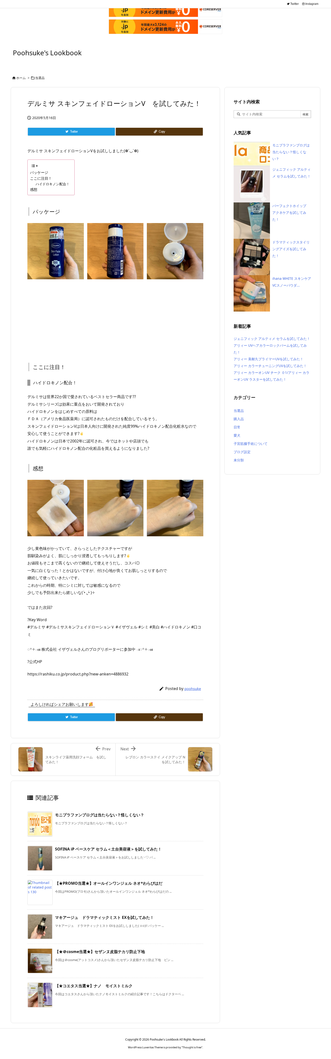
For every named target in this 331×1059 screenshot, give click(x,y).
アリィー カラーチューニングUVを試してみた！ (270, 365)
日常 (237, 427)
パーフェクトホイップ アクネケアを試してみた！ (291, 212)
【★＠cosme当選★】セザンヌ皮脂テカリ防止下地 (100, 951)
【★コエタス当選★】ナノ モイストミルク (94, 985)
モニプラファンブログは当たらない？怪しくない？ (99, 815)
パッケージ (39, 172)
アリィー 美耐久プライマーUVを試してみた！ (268, 359)
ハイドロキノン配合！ (53, 184)
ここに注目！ (41, 178)
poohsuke (192, 688)
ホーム (21, 78)
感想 (33, 189)
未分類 (239, 460)
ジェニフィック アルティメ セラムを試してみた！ (272, 338)
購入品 (239, 419)
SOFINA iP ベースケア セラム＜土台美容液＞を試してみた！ (108, 849)
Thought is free (191, 1047)
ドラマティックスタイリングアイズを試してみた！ (291, 249)
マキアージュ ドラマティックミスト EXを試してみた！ (104, 917)
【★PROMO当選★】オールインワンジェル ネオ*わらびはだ (108, 883)
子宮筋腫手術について (251, 443)
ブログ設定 (242, 451)
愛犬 (237, 435)
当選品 (40, 78)
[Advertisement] (115, 317)
